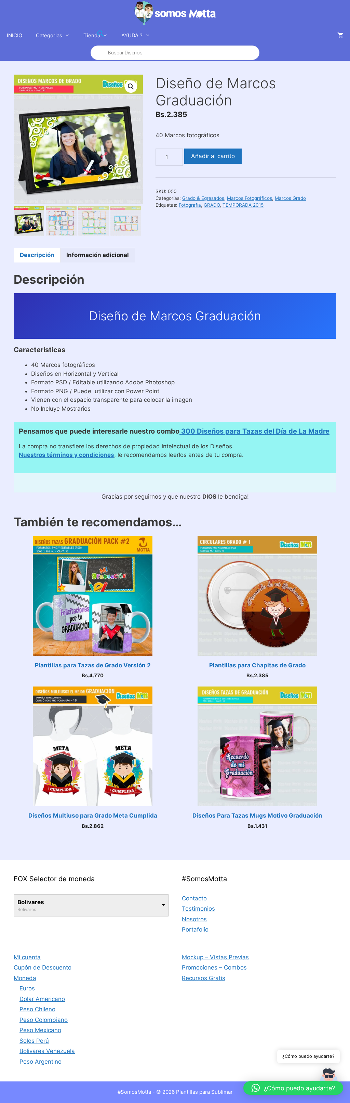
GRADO (212, 205)
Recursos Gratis (203, 978)
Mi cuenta (27, 957)
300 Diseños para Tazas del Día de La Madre (254, 431)
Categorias (49, 35)
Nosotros (194, 919)
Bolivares (30, 902)
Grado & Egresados (203, 198)
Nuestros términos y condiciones (66, 454)
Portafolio (195, 929)
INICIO (14, 35)
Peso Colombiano (43, 1019)
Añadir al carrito (213, 156)
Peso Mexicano (40, 1030)
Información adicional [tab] (97, 255)
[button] (131, 86)
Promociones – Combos (214, 967)
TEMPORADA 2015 (243, 205)
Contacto (194, 898)
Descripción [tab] (37, 255)
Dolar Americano (42, 999)
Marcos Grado (290, 198)
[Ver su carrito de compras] (340, 35)
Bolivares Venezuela (47, 1051)
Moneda (25, 978)
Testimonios (198, 908)
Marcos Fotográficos (249, 198)
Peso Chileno (37, 1009)
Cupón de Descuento (42, 967)
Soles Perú (34, 1040)
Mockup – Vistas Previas (215, 957)
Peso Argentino (40, 1061)
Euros (27, 988)
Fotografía (190, 205)
